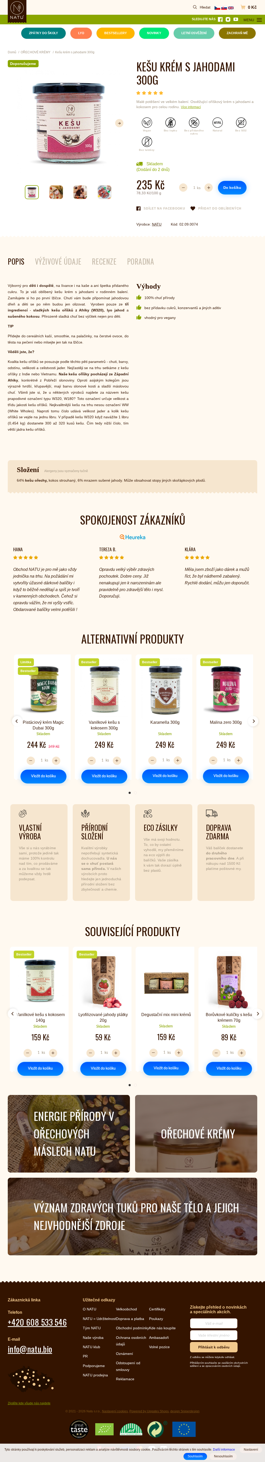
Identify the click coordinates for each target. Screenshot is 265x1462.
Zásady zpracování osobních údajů (86, 778)
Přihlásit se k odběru (86, 752)
